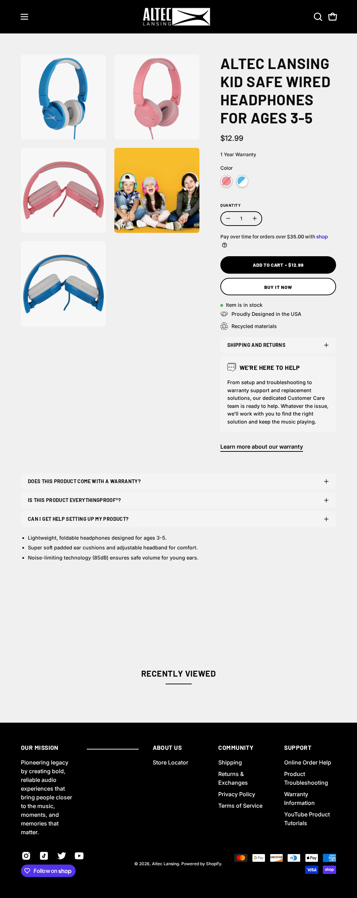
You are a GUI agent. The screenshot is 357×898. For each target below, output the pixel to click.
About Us (167, 747)
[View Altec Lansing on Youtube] (78, 856)
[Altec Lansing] (178, 16)
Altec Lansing (165, 863)
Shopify (213, 863)
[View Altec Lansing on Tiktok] (43, 856)
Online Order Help (307, 762)
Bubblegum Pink (226, 181)
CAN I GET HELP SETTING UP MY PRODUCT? (78, 519)
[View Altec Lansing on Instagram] (25, 856)
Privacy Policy (236, 794)
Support (297, 747)
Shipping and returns (256, 345)
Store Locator (170, 762)
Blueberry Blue (242, 181)
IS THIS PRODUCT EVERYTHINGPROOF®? (74, 500)
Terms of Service (240, 805)
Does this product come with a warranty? (84, 481)
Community (235, 747)
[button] (317, 17)
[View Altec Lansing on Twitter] (60, 856)
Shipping (230, 762)
